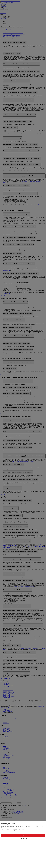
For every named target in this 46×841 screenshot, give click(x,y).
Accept (23, 835)
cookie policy (3, 832)
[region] (23, 831)
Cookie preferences (23, 838)
